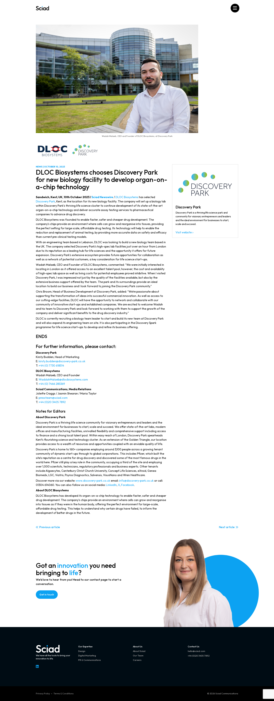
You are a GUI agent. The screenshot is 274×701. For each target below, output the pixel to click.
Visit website (184, 232)
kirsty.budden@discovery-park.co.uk (62, 361)
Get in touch (46, 594)
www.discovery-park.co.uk (93, 480)
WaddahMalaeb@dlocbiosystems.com (63, 379)
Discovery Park (45, 201)
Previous (45, 527)
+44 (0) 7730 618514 (51, 365)
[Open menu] (235, 8)
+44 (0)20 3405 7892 (52, 402)
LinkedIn (111, 485)
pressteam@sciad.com (53, 398)
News (39, 166)
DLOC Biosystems (126, 197)
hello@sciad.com (196, 651)
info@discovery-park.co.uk (136, 480)
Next (222, 527)
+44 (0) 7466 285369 (52, 384)
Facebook (127, 485)
